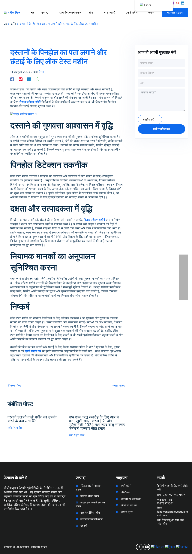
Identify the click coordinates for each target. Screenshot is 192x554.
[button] (50, 12)
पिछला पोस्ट (12, 385)
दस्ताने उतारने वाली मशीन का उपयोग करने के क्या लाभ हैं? (32, 419)
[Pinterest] (20, 79)
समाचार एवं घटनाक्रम (131, 498)
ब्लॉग (10, 427)
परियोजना (125, 492)
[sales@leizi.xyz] (177, 3)
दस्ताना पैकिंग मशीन (89, 496)
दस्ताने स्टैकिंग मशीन (90, 512)
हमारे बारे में (126, 485)
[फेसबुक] (12, 79)
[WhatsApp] (37, 79)
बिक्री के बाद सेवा (129, 505)
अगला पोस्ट (120, 385)
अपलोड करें (148, 119)
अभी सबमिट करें (161, 129)
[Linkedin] (182, 3)
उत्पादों (83, 525)
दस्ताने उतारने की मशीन (91, 519)
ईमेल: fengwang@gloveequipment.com (172, 511)
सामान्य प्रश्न (127, 511)
